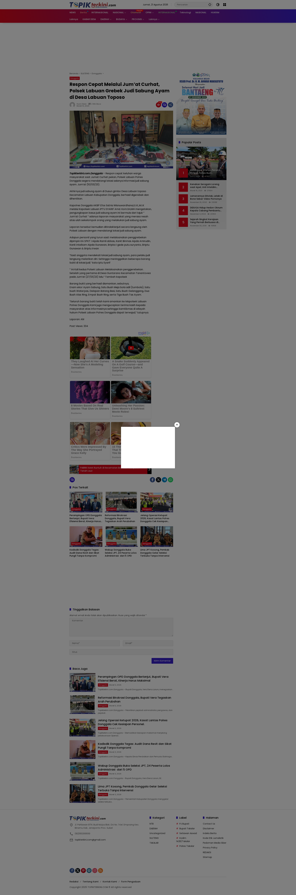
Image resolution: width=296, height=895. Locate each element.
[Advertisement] (148, 447)
